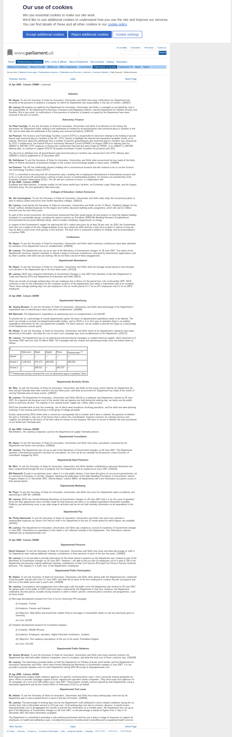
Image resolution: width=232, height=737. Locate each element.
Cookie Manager (126, 731)
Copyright (89, 731)
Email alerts (135, 48)
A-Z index (11, 731)
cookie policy (117, 24)
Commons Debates (100, 72)
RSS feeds (149, 48)
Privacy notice (100, 731)
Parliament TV (126, 67)
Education (122, 61)
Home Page (131, 79)
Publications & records (105, 67)
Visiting (110, 61)
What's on (52, 67)
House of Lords (37, 67)
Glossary (21, 731)
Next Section (15, 726)
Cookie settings (127, 34)
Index (73, 79)
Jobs (63, 731)
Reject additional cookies (90, 34)
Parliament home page (27, 72)
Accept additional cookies (45, 34)
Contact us (161, 48)
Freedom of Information (48, 731)
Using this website (74, 731)
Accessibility (122, 48)
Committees (85, 67)
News (138, 67)
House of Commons (18, 67)
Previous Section (17, 79)
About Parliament (78, 61)
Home (11, 61)
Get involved (97, 61)
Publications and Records (70, 72)
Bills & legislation (68, 67)
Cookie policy (113, 731)
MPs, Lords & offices (56, 61)
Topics (146, 67)
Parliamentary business (29, 61)
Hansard (86, 72)
